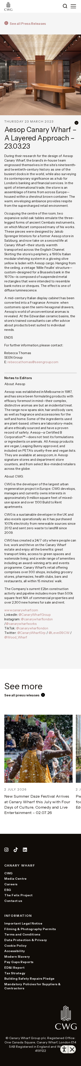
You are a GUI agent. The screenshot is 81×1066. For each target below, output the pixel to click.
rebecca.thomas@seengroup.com (33, 362)
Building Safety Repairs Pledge (29, 978)
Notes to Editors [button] (18, 378)
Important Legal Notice (23, 923)
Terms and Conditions (22, 934)
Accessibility (14, 951)
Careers (10, 884)
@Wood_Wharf (15, 637)
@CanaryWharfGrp (31, 633)
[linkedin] (25, 850)
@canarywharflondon (37, 619)
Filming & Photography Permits (30, 929)
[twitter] (16, 850)
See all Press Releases (28, 24)
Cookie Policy (15, 946)
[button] (65, 6)
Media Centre (15, 879)
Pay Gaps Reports (18, 962)
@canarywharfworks (21, 624)
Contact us (13, 901)
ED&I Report (14, 968)
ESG (7, 890)
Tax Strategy (14, 973)
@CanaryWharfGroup (35, 615)
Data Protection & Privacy (25, 940)
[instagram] (6, 850)
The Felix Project (18, 895)
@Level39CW (59, 633)
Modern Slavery (17, 957)
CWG (8, 873)
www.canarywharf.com (21, 610)
